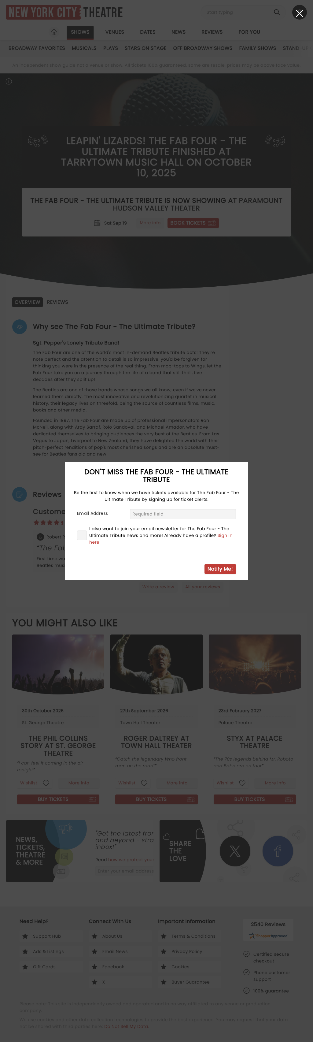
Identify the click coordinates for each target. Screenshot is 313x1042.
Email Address (92, 513)
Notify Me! (220, 568)
